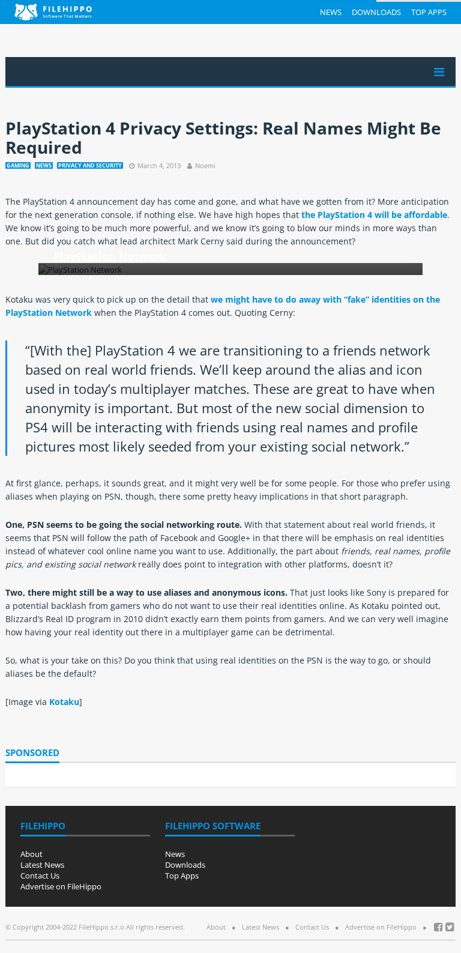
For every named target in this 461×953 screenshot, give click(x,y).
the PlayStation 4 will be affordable (374, 214)
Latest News (42, 864)
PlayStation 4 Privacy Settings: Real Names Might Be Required (223, 137)
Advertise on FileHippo (60, 886)
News (331, 12)
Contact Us (39, 875)
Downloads (376, 12)
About (31, 854)
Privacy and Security (90, 165)
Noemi (205, 165)
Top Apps (429, 12)
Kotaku (64, 701)
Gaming (18, 165)
